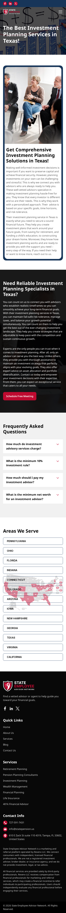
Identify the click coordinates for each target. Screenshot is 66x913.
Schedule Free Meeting (19, 396)
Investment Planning (15, 780)
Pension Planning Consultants (20, 775)
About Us (8, 733)
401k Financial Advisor (16, 804)
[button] (60, 12)
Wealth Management (15, 786)
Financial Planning (13, 792)
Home (6, 727)
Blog (5, 744)
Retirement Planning (15, 769)
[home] (11, 12)
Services (8, 738)
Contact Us (9, 750)
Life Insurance (11, 798)
